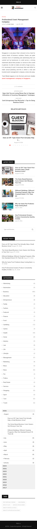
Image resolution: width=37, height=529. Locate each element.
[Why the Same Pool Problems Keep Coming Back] (7, 206)
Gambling (19, 324)
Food (19, 320)
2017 (5, 488)
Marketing (19, 361)
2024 (5, 469)
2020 (5, 479)
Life (19, 349)
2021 (5, 477)
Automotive (19, 287)
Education (19, 296)
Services (19, 386)
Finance (19, 316)
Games (19, 329)
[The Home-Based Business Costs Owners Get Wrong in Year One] (7, 182)
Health (19, 333)
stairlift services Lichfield (9, 507)
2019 (5, 482)
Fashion (19, 308)
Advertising (19, 283)
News (19, 370)
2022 (5, 474)
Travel (19, 403)
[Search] (35, 7)
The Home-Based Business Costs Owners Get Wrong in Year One (24, 181)
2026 (5, 411)
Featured (19, 312)
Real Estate (19, 382)
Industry (19, 341)
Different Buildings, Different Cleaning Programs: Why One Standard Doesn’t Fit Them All (24, 193)
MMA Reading (21, 502)
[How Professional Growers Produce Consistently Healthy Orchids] (7, 218)
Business (19, 291)
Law (19, 345)
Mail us (18, 2)
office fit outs (6, 504)
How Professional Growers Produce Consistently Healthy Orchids (25, 217)
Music (19, 366)
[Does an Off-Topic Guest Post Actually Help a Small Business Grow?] (18, 124)
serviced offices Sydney (19, 504)
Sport (19, 394)
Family (19, 304)
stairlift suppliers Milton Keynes (11, 510)
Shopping (19, 390)
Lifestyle (19, 353)
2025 (5, 466)
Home (19, 337)
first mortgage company (9, 502)
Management (19, 357)
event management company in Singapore (16, 78)
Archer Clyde (10, 24)
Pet (19, 374)
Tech (19, 398)
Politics (19, 378)
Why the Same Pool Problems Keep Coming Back (24, 204)
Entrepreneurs (19, 300)
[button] (3, 129)
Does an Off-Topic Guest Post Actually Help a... (18, 138)
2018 (5, 485)
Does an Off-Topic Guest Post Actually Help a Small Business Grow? (25, 169)
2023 (5, 471)
